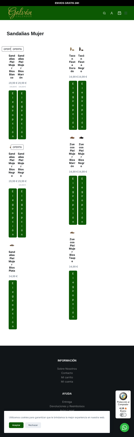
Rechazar (33, 425)
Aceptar (16, 425)
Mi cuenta (67, 381)
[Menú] (125, 13)
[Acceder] (111, 13)
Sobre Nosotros (67, 368)
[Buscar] (104, 13)
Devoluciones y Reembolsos (67, 406)
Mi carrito (67, 377)
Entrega (67, 401)
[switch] (123, 415)
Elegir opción (13, 115)
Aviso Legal (67, 410)
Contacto (67, 373)
